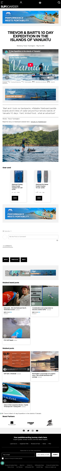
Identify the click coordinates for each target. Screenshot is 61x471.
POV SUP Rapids (10, 340)
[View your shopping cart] (40, 2)
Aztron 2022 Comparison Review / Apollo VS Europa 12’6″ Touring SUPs (16, 405)
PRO (49, 443)
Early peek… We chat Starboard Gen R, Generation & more (15, 308)
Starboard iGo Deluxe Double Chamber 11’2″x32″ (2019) (42, 186)
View (15, 198)
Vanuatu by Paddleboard (38, 121)
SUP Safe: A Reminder (12, 373)
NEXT (24, 259)
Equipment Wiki (24, 443)
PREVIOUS (15, 259)
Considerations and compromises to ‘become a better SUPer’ (42, 308)
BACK (6, 259)
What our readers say (50, 467)
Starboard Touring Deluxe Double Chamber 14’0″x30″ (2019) (17, 187)
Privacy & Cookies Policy (52, 465)
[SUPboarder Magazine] (9, 7)
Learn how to (13, 443)
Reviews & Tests (35, 443)
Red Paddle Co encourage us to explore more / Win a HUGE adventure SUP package (43, 375)
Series (44, 443)
